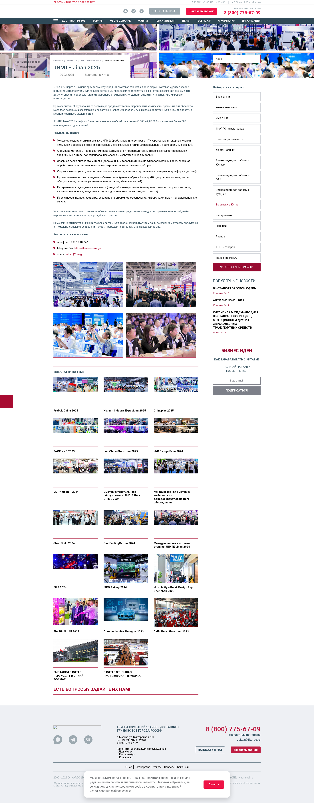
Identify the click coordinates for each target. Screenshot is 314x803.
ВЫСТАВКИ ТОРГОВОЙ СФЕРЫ (235, 288)
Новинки (221, 225)
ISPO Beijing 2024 (115, 587)
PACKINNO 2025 (64, 451)
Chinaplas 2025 (164, 410)
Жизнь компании (226, 107)
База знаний (223, 96)
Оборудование (120, 20)
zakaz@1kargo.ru (76, 254)
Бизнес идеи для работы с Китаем (232, 162)
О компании (226, 20)
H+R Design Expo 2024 (168, 451)
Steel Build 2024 (64, 543)
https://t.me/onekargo (88, 248)
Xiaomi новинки (225, 150)
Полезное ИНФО (226, 257)
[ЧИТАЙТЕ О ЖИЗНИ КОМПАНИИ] (214, 269)
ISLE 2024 (60, 587)
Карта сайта (246, 777)
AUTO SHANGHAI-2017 (228, 300)
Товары (97, 20)
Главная (58, 60)
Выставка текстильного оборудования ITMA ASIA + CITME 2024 (122, 495)
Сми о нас (222, 118)
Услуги (143, 20)
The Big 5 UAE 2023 (66, 631)
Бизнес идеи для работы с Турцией (232, 192)
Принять (214, 784)
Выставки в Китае (91, 60)
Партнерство (142, 767)
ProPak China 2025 (65, 410)
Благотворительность (229, 139)
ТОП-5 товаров (225, 247)
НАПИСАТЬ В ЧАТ (164, 11)
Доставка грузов (74, 20)
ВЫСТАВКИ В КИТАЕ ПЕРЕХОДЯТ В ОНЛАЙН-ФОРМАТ (70, 676)
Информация (251, 20)
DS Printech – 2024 (66, 491)
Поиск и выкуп (165, 20)
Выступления (224, 215)
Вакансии (183, 767)
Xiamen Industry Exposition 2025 (125, 410)
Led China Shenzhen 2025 (121, 451)
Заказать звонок (202, 11)
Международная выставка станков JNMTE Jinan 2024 (172, 545)
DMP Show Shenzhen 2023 (171, 631)
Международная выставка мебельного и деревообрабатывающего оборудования (172, 497)
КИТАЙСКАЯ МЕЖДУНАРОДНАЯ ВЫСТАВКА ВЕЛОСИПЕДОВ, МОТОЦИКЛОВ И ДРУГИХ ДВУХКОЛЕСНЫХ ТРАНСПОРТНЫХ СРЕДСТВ (236, 320)
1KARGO (75, 777)
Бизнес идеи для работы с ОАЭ (232, 177)
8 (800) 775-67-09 (242, 12)
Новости (72, 60)
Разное (220, 236)
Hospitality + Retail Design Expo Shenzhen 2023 (174, 589)
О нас (128, 767)
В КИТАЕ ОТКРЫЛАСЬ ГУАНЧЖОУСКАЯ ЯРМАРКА (122, 674)
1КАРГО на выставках (230, 128)
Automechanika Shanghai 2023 (124, 631)
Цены (186, 20)
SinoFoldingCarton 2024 (119, 543)
